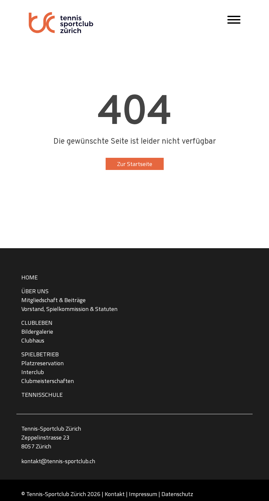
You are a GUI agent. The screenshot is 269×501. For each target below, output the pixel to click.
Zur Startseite (134, 163)
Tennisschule (42, 394)
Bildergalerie (37, 331)
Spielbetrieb (40, 354)
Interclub (32, 372)
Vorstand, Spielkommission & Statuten (69, 308)
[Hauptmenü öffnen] (233, 21)
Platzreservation (42, 363)
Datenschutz (177, 493)
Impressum (143, 493)
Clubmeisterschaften (47, 380)
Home (29, 277)
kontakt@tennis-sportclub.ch (58, 461)
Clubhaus (32, 340)
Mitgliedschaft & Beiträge (53, 300)
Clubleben (36, 322)
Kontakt (115, 493)
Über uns (35, 291)
